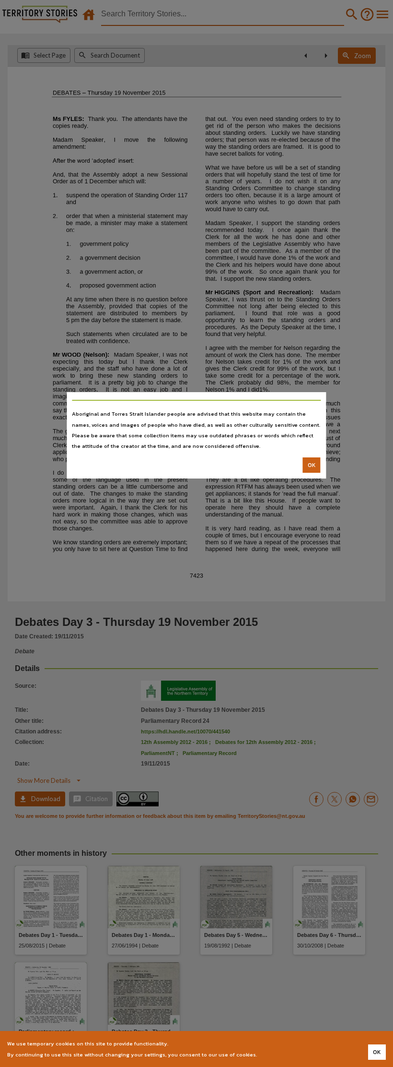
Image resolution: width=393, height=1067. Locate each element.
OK (312, 465)
